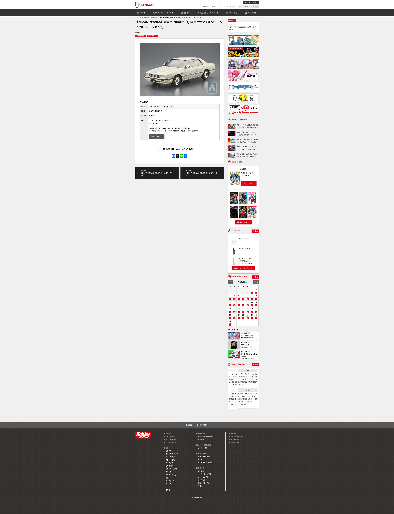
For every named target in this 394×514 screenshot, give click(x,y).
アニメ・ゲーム (171, 475)
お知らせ (206, 6)
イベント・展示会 (204, 456)
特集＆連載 (201, 433)
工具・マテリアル (171, 469)
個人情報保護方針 (202, 425)
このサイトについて (230, 6)
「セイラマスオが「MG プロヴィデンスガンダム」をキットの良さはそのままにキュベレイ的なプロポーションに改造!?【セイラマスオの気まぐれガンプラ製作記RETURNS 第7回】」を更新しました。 (243, 379)
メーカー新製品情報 (204, 445)
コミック (168, 484)
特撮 (167, 478)
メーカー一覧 (202, 448)
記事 (247, 370)
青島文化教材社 (140, 36)
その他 (168, 490)
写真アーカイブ (203, 453)
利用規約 (189, 425)
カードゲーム (170, 481)
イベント (168, 472)
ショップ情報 (235, 442)
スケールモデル (152, 36)
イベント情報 (235, 439)
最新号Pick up (202, 439)
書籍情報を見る (242, 222)
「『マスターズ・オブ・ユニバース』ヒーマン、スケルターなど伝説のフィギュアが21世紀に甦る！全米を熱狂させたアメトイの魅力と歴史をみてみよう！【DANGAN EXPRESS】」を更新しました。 (243, 399)
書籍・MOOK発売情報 (205, 436)
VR (166, 487)
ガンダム (168, 451)
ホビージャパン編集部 (205, 462)
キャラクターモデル (172, 454)
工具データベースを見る (242, 268)
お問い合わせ (216, 6)
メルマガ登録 (251, 2)
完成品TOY (169, 466)
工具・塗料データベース (238, 436)
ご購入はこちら (247, 183)
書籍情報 (233, 433)
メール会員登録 (171, 439)
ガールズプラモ (171, 457)
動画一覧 (201, 468)
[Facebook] (173, 156)
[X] (177, 156)
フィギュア (169, 463)
